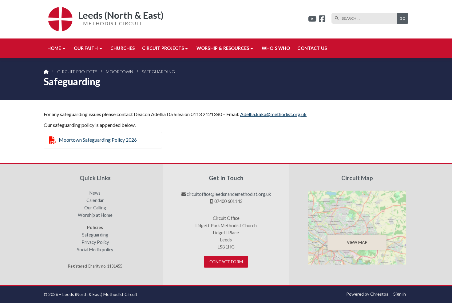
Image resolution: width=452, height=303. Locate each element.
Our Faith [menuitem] (86, 48)
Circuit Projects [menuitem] (163, 48)
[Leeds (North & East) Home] (58, 19)
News (95, 193)
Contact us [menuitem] (312, 48)
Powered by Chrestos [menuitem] (367, 294)
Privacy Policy (95, 242)
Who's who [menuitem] (276, 48)
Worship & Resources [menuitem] (222, 48)
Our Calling (95, 207)
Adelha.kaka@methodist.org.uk (273, 114)
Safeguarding (95, 234)
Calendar (95, 200)
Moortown (119, 71)
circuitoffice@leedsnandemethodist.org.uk (229, 194)
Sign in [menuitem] (399, 294)
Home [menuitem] (54, 48)
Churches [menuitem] (122, 48)
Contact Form (226, 261)
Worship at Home (95, 215)
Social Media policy (95, 249)
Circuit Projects (77, 71)
